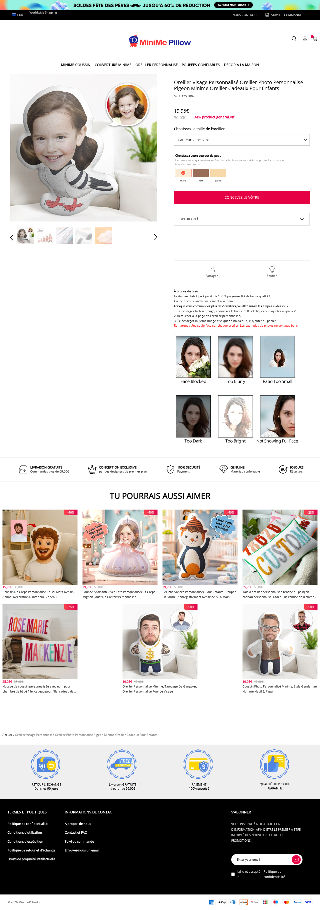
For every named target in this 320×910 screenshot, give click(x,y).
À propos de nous (78, 824)
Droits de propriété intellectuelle (31, 859)
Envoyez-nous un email (82, 850)
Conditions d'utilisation (25, 832)
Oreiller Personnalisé (157, 64)
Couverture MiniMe (113, 64)
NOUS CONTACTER (245, 15)
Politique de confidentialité (28, 824)
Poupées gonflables (201, 64)
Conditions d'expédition (25, 841)
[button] (22, 148)
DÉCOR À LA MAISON (241, 64)
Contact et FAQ (76, 832)
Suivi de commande (79, 841)
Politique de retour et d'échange (31, 850)
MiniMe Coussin (75, 64)
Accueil (7, 735)
